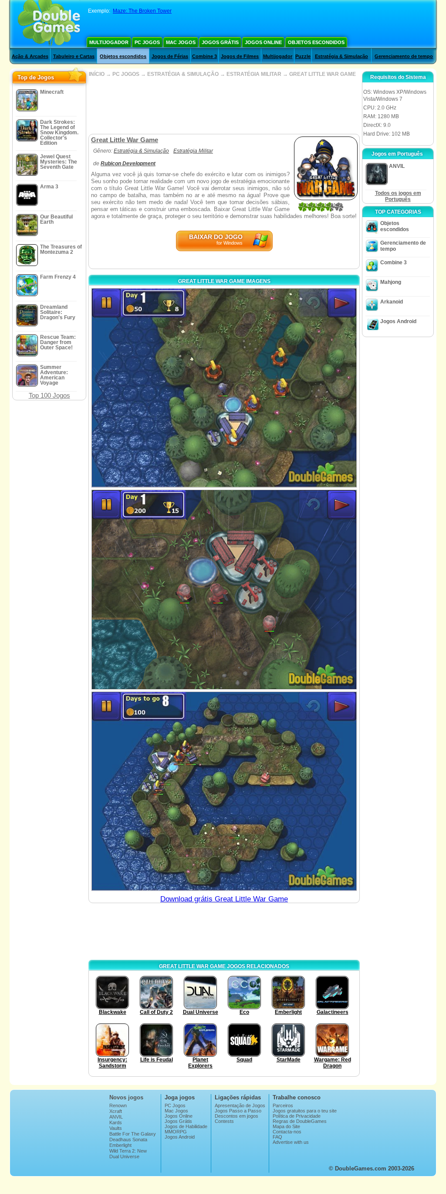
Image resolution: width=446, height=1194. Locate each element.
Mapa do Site (286, 1126)
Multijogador (108, 42)
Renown (118, 1105)
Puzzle (303, 56)
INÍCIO (97, 74)
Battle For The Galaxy (132, 1133)
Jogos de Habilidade (186, 1126)
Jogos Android (398, 321)
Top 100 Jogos (49, 395)
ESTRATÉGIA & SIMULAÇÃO (183, 74)
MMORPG (176, 1131)
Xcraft (115, 1111)
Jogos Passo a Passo (238, 1110)
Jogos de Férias (170, 56)
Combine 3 (204, 56)
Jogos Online (263, 42)
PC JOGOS (125, 74)
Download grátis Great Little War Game (224, 899)
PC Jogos (147, 42)
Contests (224, 1121)
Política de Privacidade (297, 1116)
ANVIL (116, 1116)
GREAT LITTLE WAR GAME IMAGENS (224, 281)
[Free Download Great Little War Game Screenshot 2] (224, 589)
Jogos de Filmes (240, 56)
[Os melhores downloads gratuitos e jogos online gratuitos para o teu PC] (49, 24)
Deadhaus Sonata (128, 1139)
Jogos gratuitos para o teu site (305, 1110)
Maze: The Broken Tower (142, 11)
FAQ (277, 1136)
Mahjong (390, 282)
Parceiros (283, 1105)
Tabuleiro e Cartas (74, 56)
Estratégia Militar (193, 151)
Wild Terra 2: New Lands (128, 1153)
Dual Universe (124, 1156)
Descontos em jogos (236, 1116)
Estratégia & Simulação (341, 56)
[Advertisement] (224, 105)
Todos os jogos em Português (398, 196)
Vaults (115, 1128)
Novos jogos (126, 1097)
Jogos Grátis (220, 42)
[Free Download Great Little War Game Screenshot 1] (224, 388)
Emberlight (120, 1145)
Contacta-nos (287, 1131)
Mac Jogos (181, 42)
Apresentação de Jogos (240, 1105)
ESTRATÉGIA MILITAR (253, 74)
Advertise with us (291, 1142)
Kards (115, 1122)
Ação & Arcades (30, 56)
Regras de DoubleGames (300, 1121)
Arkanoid (391, 302)
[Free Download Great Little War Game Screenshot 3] (224, 791)
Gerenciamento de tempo (404, 56)
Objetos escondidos (316, 42)
